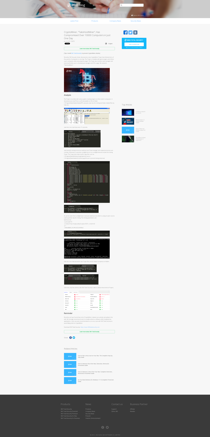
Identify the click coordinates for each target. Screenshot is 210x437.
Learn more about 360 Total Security (89, 48)
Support (114, 409)
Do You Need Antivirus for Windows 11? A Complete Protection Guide (96, 380)
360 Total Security (76, 53)
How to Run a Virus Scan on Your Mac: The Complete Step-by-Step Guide (95, 356)
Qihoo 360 (114, 411)
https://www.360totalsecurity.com (90, 327)
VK (135, 32)
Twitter (130, 32)
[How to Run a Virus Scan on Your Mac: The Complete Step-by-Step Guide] (70, 356)
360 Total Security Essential (69, 411)
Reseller (132, 411)
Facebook (125, 32)
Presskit (87, 416)
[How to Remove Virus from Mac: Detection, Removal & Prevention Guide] (70, 364)
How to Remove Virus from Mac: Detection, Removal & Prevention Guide (93, 364)
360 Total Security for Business (70, 418)
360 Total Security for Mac (69, 416)
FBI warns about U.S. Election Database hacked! (140, 121)
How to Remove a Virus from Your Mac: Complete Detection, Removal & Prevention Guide (95, 372)
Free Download (134, 44)
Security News (136, 21)
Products (94, 21)
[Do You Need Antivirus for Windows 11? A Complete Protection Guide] (70, 380)
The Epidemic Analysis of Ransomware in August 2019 (141, 139)
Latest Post (74, 21)
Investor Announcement (92, 418)
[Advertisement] (134, 77)
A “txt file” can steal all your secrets (140, 112)
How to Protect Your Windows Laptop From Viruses (140, 130)
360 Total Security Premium (69, 414)
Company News (115, 21)
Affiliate (132, 409)
